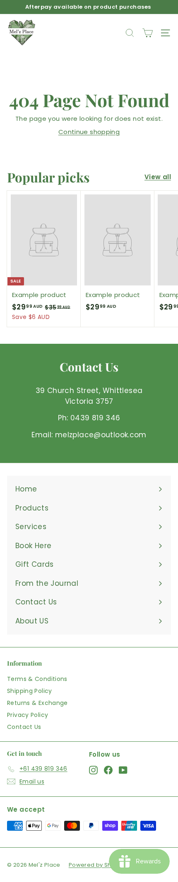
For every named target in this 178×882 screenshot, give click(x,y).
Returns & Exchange (37, 703)
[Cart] (147, 33)
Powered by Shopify (97, 865)
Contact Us (24, 727)
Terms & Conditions (37, 679)
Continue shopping (89, 131)
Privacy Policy (27, 715)
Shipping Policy (29, 691)
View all (157, 177)
